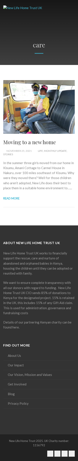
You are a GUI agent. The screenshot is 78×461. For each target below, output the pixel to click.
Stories (8, 154)
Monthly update (55, 150)
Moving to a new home (29, 142)
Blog (11, 394)
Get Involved (17, 384)
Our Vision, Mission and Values (30, 375)
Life (40, 150)
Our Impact (16, 365)
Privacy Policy (18, 403)
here (15, 327)
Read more (11, 198)
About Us (14, 355)
